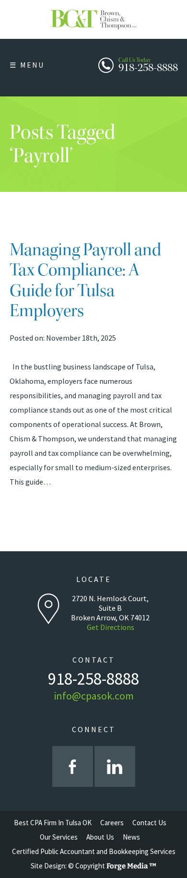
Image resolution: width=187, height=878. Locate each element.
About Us (100, 837)
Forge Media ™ (131, 866)
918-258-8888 (148, 63)
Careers (112, 822)
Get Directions (110, 627)
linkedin (114, 766)
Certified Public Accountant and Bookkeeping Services (93, 851)
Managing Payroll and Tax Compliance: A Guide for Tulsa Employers (85, 280)
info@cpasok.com (94, 695)
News (131, 837)
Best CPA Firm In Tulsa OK (53, 822)
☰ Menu (27, 65)
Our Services (59, 837)
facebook (72, 766)
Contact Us (149, 822)
